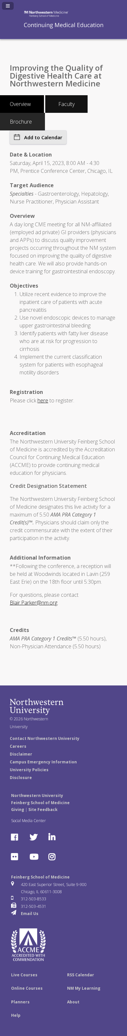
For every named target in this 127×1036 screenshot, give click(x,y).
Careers (18, 746)
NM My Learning (83, 988)
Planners (20, 1002)
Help (16, 1015)
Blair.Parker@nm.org (33, 602)
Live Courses (24, 975)
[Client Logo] (63, 28)
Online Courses (27, 988)
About (73, 1002)
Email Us (29, 913)
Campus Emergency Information (43, 762)
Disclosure (21, 777)
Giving (17, 809)
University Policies (29, 770)
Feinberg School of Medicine (40, 877)
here (42, 400)
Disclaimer (21, 754)
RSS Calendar (80, 975)
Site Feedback (43, 809)
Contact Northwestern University (44, 738)
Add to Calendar (43, 137)
